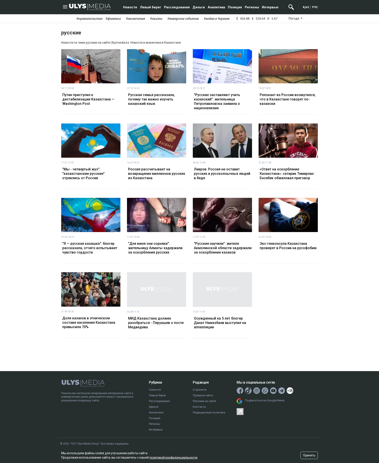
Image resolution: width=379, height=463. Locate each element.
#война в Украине (217, 19)
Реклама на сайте (204, 401)
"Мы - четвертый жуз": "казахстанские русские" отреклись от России (83, 173)
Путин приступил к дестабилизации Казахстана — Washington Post (88, 99)
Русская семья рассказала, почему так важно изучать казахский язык (151, 99)
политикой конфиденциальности (173, 457)
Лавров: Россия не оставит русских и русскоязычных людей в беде (222, 173)
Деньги (199, 7)
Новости (130, 7)
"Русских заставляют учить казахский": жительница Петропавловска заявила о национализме (217, 101)
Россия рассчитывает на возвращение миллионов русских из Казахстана (156, 173)
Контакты (199, 406)
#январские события (183, 19)
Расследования (177, 7)
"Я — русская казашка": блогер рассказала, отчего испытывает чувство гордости (89, 247)
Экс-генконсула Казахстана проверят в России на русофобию (288, 245)
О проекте (199, 389)
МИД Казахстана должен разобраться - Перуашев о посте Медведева (156, 322)
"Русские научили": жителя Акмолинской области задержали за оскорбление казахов (223, 247)
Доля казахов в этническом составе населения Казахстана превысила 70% (88, 322)
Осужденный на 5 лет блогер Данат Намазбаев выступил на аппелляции (220, 322)
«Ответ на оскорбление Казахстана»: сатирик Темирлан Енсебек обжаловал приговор (287, 173)
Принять (309, 455)
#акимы (156, 19)
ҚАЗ (306, 7)
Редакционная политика (209, 412)
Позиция (235, 7)
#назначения (135, 19)
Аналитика (216, 7)
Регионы (252, 7)
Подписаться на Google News (264, 400)
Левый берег (150, 7)
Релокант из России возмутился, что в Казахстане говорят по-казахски (288, 99)
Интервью (270, 7)
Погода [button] (294, 18)
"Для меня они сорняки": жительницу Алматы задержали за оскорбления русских (155, 247)
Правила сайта (203, 395)
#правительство (89, 19)
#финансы (113, 19)
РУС (315, 7)
